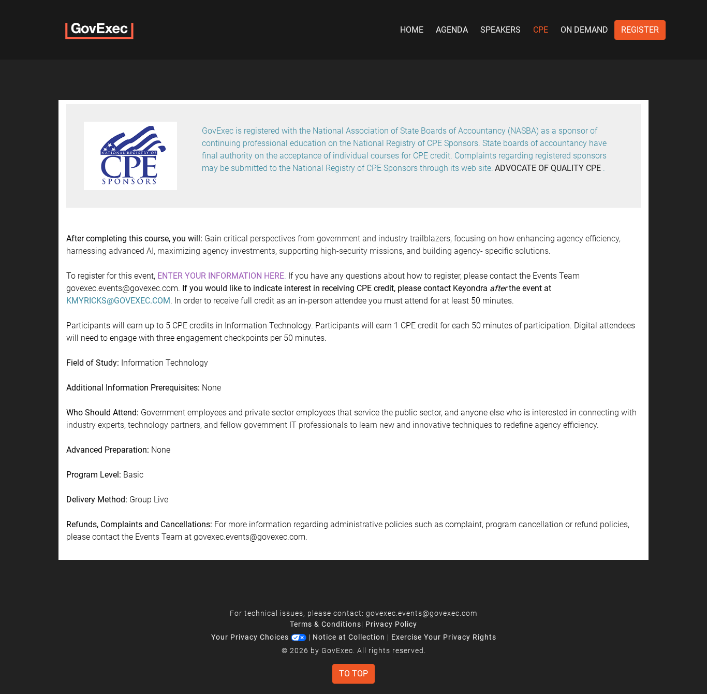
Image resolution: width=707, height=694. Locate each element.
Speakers (500, 30)
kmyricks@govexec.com (118, 301)
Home (411, 30)
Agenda (452, 30)
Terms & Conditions (325, 624)
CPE (540, 30)
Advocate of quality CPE (548, 168)
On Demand (584, 30)
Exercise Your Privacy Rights (443, 637)
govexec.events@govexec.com (421, 613)
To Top (353, 673)
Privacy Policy (391, 624)
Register (640, 30)
